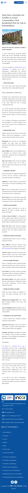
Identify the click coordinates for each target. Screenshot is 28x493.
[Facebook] (12, 482)
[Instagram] (15, 482)
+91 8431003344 (20, 2)
